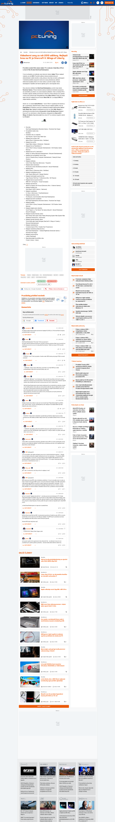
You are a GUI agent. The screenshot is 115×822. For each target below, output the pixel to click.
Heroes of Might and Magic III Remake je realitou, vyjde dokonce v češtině (81, 428)
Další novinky (83, 95)
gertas (27, 538)
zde (43, 301)
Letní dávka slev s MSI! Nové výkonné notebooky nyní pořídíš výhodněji (53, 680)
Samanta (27, 493)
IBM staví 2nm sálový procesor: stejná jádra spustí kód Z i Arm (53, 605)
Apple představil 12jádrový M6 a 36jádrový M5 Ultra (67, 811)
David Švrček (46, 567)
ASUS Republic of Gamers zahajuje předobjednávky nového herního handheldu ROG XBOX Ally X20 (27, 786)
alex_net (29, 426)
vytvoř (62, 314)
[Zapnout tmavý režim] (102, 2)
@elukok (27, 428)
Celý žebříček (83, 269)
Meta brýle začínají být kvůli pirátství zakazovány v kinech (53, 650)
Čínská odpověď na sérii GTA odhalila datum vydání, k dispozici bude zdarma (80, 420)
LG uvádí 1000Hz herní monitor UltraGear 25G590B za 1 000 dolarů (52, 665)
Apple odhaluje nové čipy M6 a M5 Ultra (53, 589)
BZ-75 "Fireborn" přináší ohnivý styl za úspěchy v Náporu (27, 812)
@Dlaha (26, 356)
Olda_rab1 (28, 468)
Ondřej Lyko (46, 582)
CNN (26, 452)
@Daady (27, 367)
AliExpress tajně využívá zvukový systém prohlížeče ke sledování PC (52, 635)
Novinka (25, 52)
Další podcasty (83, 355)
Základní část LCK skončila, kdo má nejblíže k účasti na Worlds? (86, 778)
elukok (28, 413)
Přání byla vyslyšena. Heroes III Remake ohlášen (47, 784)
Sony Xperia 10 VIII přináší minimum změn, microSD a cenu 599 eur (86, 812)
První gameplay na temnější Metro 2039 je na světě (66, 782)
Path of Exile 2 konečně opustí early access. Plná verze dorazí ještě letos (80, 436)
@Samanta (27, 531)
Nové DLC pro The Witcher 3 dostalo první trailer (66, 777)
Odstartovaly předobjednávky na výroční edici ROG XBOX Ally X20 (54, 560)
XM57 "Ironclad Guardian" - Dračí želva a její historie (28, 818)
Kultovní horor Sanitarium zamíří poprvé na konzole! (27, 792)
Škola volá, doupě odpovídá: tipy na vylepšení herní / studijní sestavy (86, 789)
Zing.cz (74, 415)
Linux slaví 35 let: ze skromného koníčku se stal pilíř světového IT (54, 575)
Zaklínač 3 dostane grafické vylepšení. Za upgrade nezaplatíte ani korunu (47, 789)
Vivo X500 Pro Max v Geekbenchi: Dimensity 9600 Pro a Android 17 (86, 819)
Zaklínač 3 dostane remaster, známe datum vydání (80, 445)
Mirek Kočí (27, 62)
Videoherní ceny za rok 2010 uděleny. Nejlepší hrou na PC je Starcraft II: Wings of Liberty (48, 52)
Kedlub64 (28, 528)
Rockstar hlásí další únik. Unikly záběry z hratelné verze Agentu (28, 778)
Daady (27, 353)
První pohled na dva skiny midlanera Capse (85, 784)
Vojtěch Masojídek (47, 597)
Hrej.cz (74, 440)
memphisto (28, 328)
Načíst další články (43, 706)
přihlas (46, 314)
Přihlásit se (109, 2)
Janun (26, 400)
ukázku (23, 302)
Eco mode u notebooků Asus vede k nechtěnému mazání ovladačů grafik (52, 620)
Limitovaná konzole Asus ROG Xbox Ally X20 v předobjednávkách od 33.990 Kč (67, 818)
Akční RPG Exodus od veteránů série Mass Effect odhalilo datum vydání (79, 411)
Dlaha (26, 339)
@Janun (26, 415)
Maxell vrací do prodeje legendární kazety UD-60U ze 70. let (52, 695)
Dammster (28, 439)
